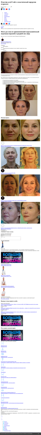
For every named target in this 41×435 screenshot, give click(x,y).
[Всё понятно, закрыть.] (38, 433)
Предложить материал (5, 298)
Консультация (3, 43)
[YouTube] (6, 9)
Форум (5, 12)
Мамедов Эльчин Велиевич (6, 146)
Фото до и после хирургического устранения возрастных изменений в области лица (16, 145)
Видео (5, 18)
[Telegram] (9, 9)
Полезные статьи (7, 21)
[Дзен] (1, 9)
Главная (2, 26)
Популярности (3, 231)
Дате (11, 231)
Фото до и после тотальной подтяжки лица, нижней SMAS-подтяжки (13, 200)
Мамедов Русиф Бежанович (6, 41)
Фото (5, 17)
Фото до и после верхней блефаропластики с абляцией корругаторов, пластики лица (16, 227)
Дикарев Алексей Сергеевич (6, 173)
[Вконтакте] (4, 9)
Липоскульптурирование (5, 304)
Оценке (8, 231)
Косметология (7, 16)
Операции (6, 13)
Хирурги (6, 15)
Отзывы (5, 20)
